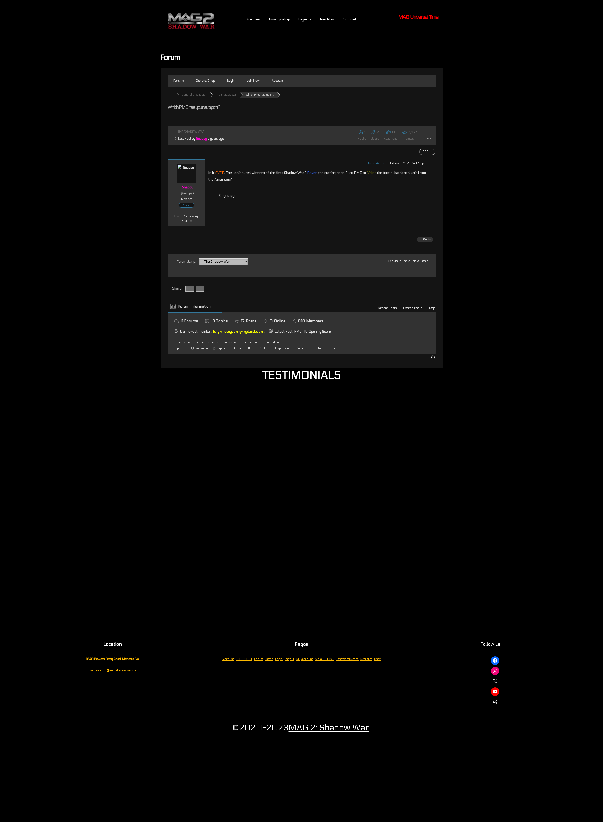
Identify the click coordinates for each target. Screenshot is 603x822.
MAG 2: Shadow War (329, 728)
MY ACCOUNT (324, 659)
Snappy (201, 139)
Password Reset (347, 659)
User (377, 659)
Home (269, 659)
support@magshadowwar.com (117, 670)
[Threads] (495, 702)
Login (279, 659)
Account (349, 19)
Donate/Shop (278, 19)
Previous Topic (398, 261)
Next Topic (421, 261)
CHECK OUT (244, 659)
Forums (253, 19)
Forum (258, 659)
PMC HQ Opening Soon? (313, 332)
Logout (289, 659)
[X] (495, 681)
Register (366, 659)
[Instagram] (495, 671)
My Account (304, 659)
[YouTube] (495, 691)
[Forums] (171, 94)
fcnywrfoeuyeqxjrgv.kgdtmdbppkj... (239, 332)
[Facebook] (495, 660)
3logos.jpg (226, 195)
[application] (309, 19)
